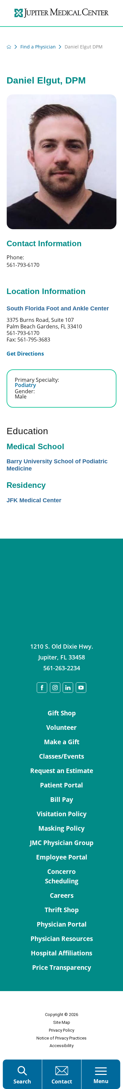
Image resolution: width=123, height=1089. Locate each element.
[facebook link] (42, 687)
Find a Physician (38, 47)
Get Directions (25, 353)
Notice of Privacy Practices (61, 1038)
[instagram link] (55, 687)
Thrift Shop (62, 910)
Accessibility (61, 1045)
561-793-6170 (23, 264)
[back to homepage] (9, 47)
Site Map (61, 1022)
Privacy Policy (61, 1030)
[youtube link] (81, 687)
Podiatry (25, 385)
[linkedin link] (68, 687)
